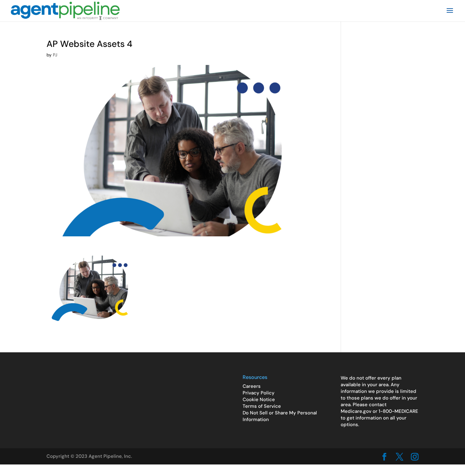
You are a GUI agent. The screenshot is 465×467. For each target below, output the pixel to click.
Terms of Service (262, 406)
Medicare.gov (356, 411)
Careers (252, 386)
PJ (55, 55)
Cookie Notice (259, 399)
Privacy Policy (259, 393)
